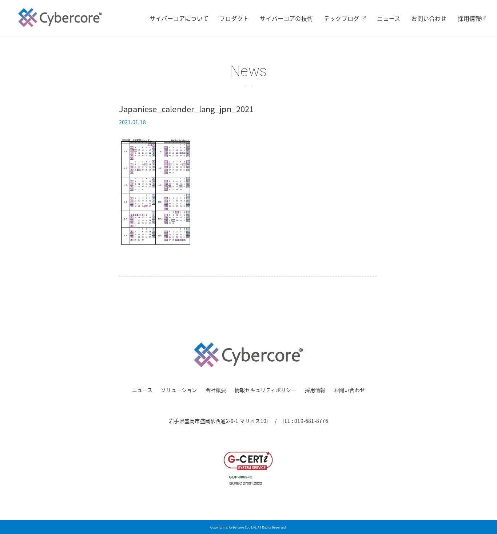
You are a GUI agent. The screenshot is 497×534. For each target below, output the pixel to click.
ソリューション (179, 389)
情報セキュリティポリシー (266, 389)
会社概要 (216, 389)
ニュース (388, 18)
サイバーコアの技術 (286, 18)
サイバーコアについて (179, 18)
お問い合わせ (428, 18)
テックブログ (341, 18)
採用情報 (469, 18)
